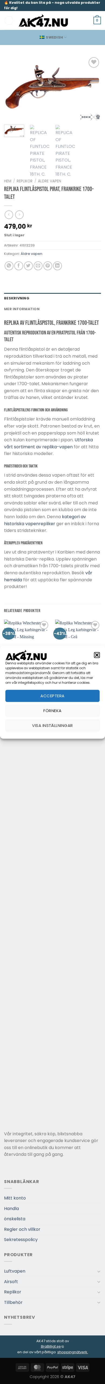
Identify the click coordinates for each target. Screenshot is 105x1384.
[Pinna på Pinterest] (47, 265)
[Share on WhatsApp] (9, 265)
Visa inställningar (52, 725)
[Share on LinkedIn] (57, 265)
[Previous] (13, 88)
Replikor (25, 181)
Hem (7, 181)
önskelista (14, 1219)
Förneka (52, 710)
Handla (11, 1208)
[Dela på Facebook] (18, 265)
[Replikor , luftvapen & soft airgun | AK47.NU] (43, 20)
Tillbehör (13, 1302)
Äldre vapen (49, 181)
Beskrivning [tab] (16, 298)
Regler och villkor (22, 1229)
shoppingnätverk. (72, 1352)
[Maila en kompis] (38, 265)
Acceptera (52, 696)
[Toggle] (99, 1271)
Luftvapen (14, 1271)
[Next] (92, 88)
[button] (97, 655)
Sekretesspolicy (21, 1239)
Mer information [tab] (22, 309)
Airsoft (11, 1282)
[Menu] (9, 20)
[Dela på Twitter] (28, 265)
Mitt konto (15, 1198)
